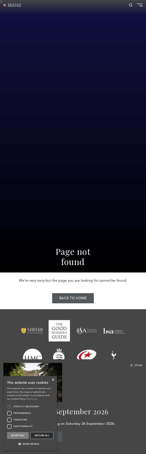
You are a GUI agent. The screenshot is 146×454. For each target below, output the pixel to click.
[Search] (130, 5)
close (138, 365)
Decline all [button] (42, 435)
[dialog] (30, 413)
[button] (30, 444)
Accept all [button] (18, 435)
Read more (32, 398)
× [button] (53, 380)
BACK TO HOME (73, 298)
